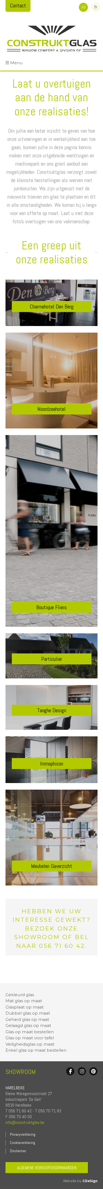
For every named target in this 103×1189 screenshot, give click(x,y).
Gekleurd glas (19, 994)
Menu (16, 62)
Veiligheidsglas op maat (29, 1044)
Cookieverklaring (22, 1142)
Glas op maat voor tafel (29, 1037)
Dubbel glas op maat (27, 1013)
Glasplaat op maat (24, 1007)
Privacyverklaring (22, 1134)
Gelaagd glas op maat (28, 1025)
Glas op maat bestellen (29, 1031)
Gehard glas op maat (27, 1019)
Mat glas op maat (23, 1000)
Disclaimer (18, 1150)
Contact (18, 5)
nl (83, 7)
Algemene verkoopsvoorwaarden (46, 1167)
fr (95, 7)
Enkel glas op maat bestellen (35, 1050)
